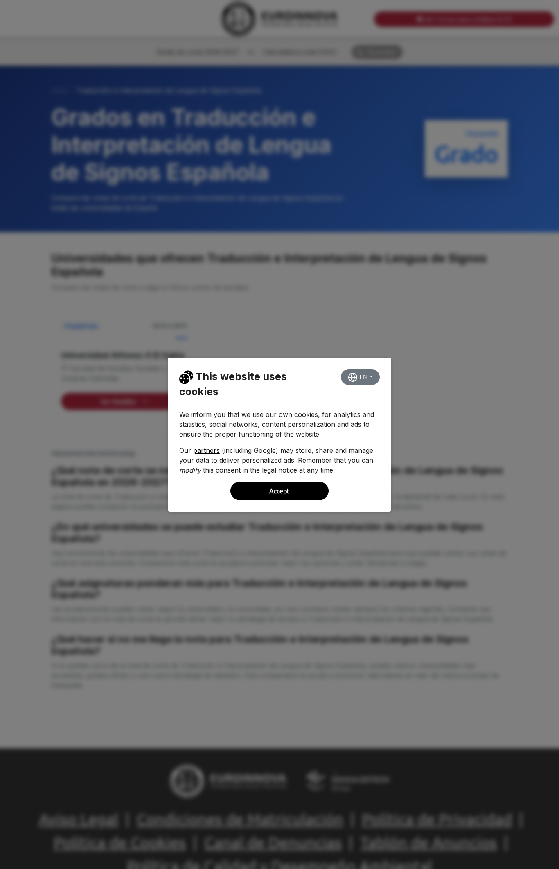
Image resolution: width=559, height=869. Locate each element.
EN (363, 377)
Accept (279, 491)
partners (206, 450)
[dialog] (279, 434)
